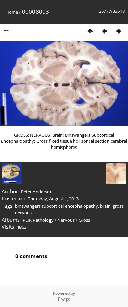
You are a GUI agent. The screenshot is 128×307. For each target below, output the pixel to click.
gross (118, 206)
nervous (23, 213)
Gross (84, 220)
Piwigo (64, 299)
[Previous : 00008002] (104, 31)
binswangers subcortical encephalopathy (56, 206)
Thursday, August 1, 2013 (53, 199)
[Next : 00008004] (119, 31)
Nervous (66, 220)
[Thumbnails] (90, 31)
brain (105, 206)
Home (11, 12)
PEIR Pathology (38, 220)
